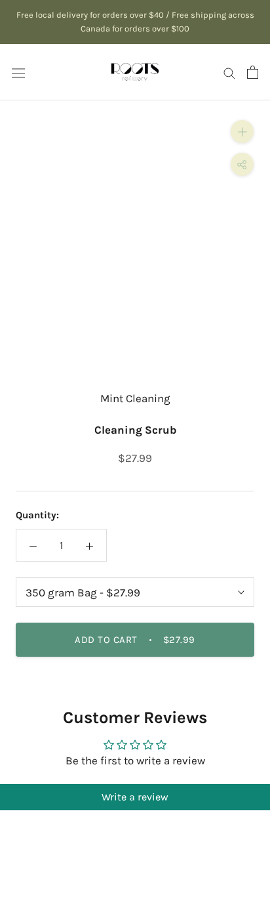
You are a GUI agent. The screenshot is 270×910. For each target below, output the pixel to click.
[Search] (229, 72)
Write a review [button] (135, 797)
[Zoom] (242, 131)
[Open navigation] (18, 71)
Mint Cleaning (135, 398)
